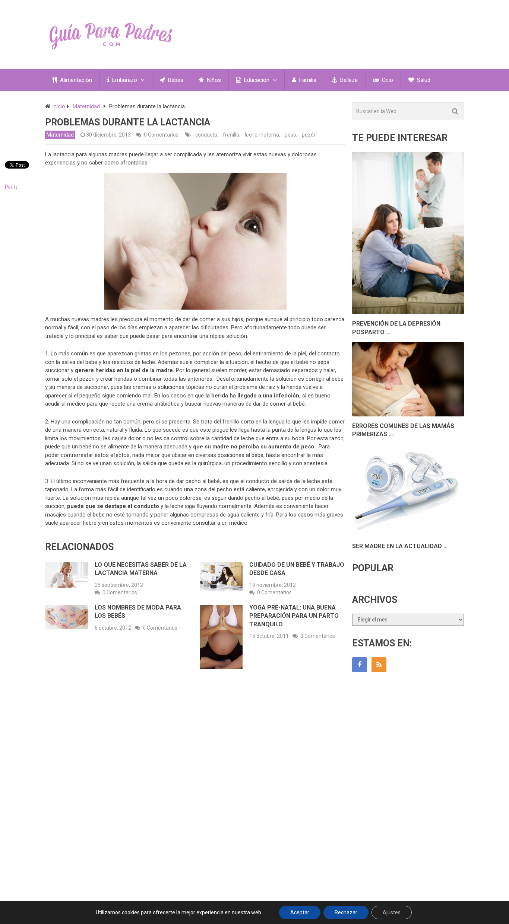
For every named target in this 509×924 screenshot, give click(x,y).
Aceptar (299, 912)
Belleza (348, 80)
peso (290, 135)
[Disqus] (195, 784)
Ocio (386, 80)
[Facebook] (359, 664)
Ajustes (392, 912)
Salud (422, 80)
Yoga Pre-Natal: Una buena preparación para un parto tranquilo (294, 616)
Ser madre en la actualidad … (400, 546)
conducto (206, 135)
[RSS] (379, 664)
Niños (213, 80)
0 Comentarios (161, 135)
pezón (309, 135)
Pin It (11, 186)
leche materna (262, 135)
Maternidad (60, 135)
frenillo (231, 135)
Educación (256, 80)
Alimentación (75, 80)
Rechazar (346, 912)
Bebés (175, 80)
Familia (307, 80)
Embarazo (124, 80)
